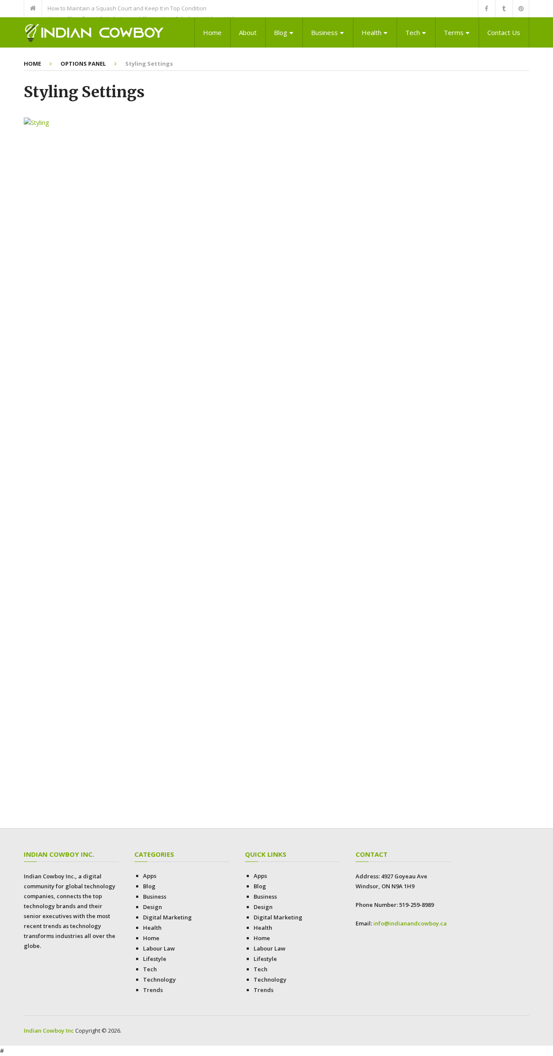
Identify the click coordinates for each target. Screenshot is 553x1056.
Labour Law (159, 948)
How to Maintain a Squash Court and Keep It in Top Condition (127, 8)
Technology (159, 979)
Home (212, 32)
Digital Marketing (167, 917)
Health (371, 32)
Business (324, 32)
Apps (149, 876)
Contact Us (503, 32)
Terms (454, 32)
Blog (280, 32)
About (248, 32)
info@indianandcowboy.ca (410, 923)
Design (152, 907)
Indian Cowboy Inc (49, 1030)
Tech (412, 32)
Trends (153, 990)
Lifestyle (154, 959)
